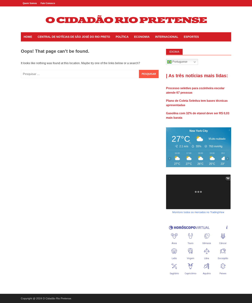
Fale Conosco (48, 3)
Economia (142, 36)
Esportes (191, 36)
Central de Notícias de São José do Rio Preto (74, 36)
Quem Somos (30, 3)
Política (122, 36)
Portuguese (179, 61)
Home (28, 36)
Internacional (166, 36)
